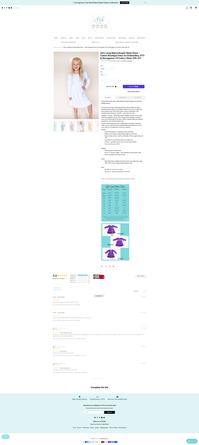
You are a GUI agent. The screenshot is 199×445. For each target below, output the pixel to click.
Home (56, 38)
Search (92, 427)
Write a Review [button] (141, 276)
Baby (71, 38)
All (60, 47)
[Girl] (96, 277)
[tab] (107, 97)
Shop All (64, 38)
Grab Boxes (122, 38)
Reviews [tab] (56, 287)
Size (101, 72)
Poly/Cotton (111, 38)
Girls (77, 38)
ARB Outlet (96, 42)
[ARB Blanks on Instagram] (9, 8)
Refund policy (122, 427)
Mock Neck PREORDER (68, 42)
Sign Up (109, 412)
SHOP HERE (124, 2)
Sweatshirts (99, 38)
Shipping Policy (104, 427)
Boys (83, 38)
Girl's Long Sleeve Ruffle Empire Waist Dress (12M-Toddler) (66, 304)
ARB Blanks (96, 438)
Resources (141, 38)
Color (101, 65)
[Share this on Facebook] (105, 266)
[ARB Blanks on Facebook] (5, 8)
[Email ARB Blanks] (12, 8)
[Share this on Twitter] (101, 266)
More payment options (134, 91)
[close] (145, 2)
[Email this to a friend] (113, 266)
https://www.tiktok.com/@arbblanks (99, 424)
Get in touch (16, 7)
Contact (97, 427)
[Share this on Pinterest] (109, 266)
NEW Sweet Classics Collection (127, 42)
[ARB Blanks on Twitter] (3, 8)
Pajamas (131, 38)
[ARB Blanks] (99, 23)
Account (79, 427)
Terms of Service (113, 427)
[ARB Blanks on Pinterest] (7, 8)
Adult (90, 38)
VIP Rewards (85, 427)
